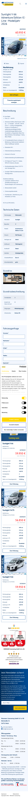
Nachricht (6, 363)
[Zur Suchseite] (20, 4)
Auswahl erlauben (14, 424)
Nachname (6, 340)
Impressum (3, 794)
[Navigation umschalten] (26, 4)
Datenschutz (16, 794)
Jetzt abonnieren (20, 708)
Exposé (22, 63)
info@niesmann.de (8, 729)
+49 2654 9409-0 (7, 727)
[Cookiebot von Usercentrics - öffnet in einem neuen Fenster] (19, 367)
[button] (6, 63)
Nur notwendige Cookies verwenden (14, 429)
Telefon (5, 355)
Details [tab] (14, 371)
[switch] (24, 403)
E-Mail (5, 348)
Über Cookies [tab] (22, 371)
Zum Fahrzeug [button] (14, 484)
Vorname (6, 333)
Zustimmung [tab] (5, 371)
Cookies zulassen (14, 419)
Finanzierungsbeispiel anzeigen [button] (14, 101)
